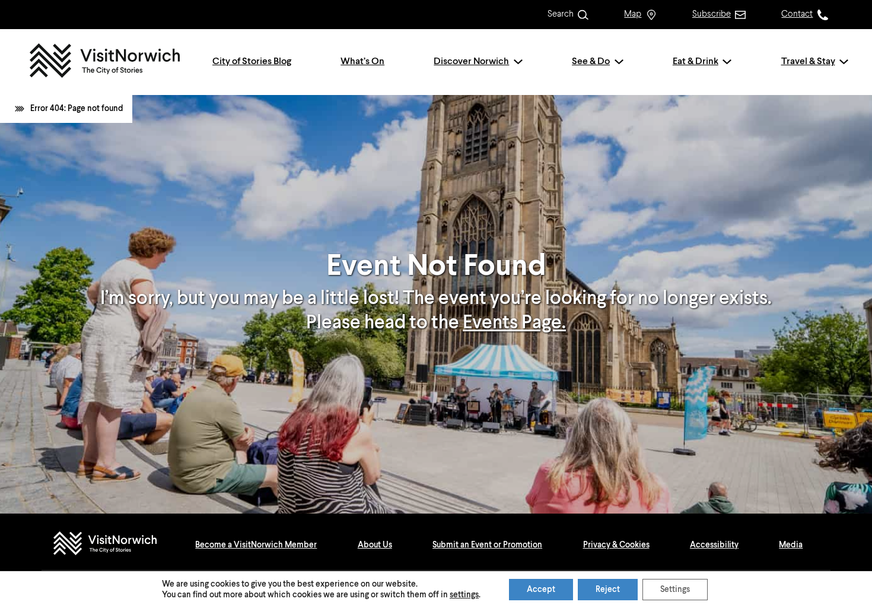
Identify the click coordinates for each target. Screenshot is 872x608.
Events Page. (514, 323)
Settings (675, 589)
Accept (541, 589)
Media (791, 545)
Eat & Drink (695, 61)
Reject (608, 589)
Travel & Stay (808, 61)
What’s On (362, 61)
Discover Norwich (471, 61)
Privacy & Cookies (616, 545)
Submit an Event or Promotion (487, 545)
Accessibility (714, 545)
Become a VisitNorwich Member (256, 545)
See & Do (591, 61)
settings (464, 595)
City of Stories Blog (251, 61)
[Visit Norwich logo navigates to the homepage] (116, 544)
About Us (375, 545)
